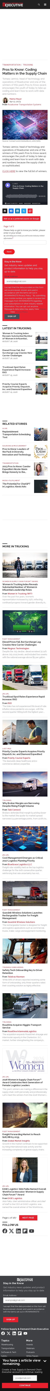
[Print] (4, 211)
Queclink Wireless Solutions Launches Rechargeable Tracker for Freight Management (22, 915)
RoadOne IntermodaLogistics (22, 1031)
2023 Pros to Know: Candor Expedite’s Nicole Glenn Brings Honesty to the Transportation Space (16, 469)
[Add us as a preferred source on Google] (30, 211)
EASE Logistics (15, 1198)
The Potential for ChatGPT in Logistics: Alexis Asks (16, 485)
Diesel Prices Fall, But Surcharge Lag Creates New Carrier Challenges (17, 353)
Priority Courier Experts (19, 758)
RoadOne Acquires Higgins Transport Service (21, 1026)
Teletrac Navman (16, 977)
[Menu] (45, 4)
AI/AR (4, 428)
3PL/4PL (5, 694)
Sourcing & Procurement (14, 446)
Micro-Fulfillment (11, 480)
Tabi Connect (14, 810)
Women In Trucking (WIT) (20, 594)
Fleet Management (11, 639)
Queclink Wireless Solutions (21, 922)
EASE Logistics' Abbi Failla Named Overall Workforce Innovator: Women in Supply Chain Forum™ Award (24, 1192)
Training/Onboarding (12, 967)
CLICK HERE (8, 171)
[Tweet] (23, 211)
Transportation (11, 65)
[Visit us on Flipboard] (25, 1231)
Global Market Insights (19, 1141)
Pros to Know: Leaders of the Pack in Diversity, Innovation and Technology (16, 452)
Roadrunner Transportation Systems (24, 104)
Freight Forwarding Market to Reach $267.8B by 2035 (21, 1135)
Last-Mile (6, 748)
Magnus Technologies (18, 648)
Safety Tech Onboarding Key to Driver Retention (22, 971)
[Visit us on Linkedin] (18, 1231)
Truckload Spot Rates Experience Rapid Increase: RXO (16, 370)
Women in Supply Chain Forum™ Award (20, 581)
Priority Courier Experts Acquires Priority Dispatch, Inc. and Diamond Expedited (17, 386)
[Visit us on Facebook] (4, 1231)
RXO (10, 703)
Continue (24, 1385)
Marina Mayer (15, 99)
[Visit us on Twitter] (11, 1231)
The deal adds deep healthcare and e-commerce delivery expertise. (20, 762)
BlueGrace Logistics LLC (20, 864)
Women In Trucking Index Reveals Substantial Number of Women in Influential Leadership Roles (17, 336)
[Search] (38, 4)
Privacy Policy (21, 312)
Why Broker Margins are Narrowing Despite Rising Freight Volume (20, 804)
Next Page (28, 1218)
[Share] (11, 211)
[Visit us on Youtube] (31, 1231)
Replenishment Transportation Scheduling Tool (16, 434)
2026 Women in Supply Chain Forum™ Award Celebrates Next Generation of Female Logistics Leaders (22, 1082)
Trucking (28, 65)
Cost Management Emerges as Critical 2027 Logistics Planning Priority (22, 859)
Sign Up (12, 316)
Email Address (11, 276)
